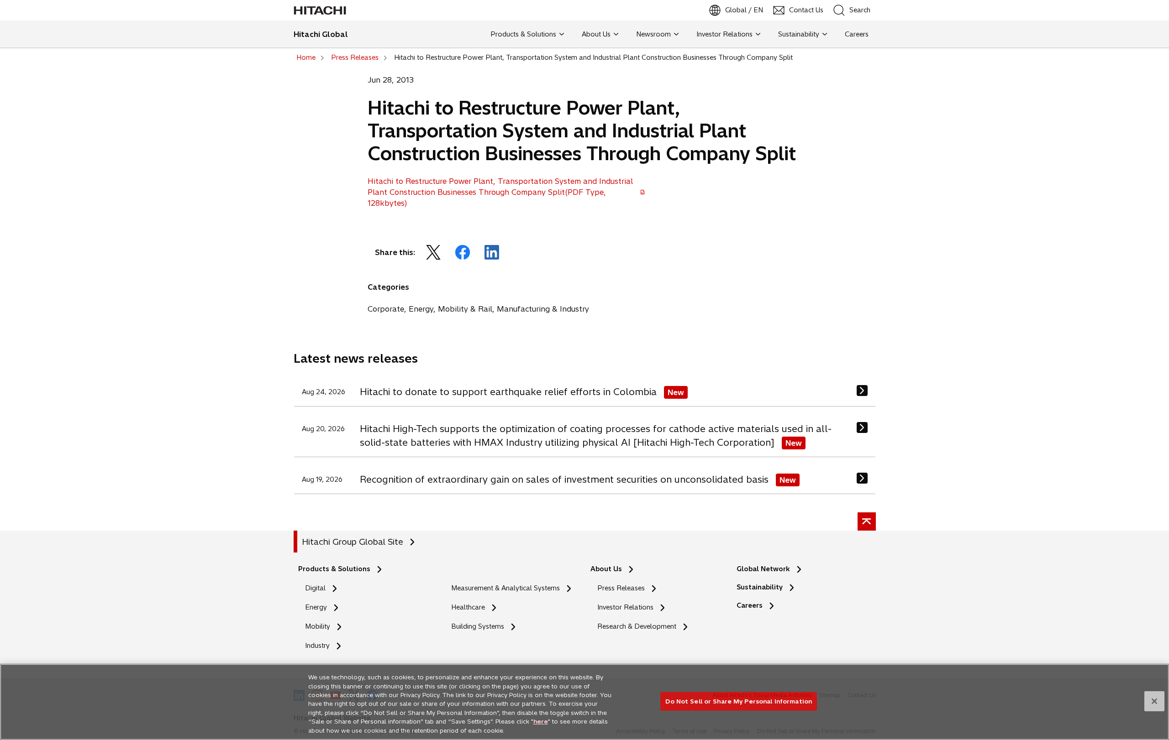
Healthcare (468, 607)
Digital (315, 588)
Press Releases (621, 588)
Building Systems (477, 626)
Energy (316, 607)
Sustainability (760, 587)
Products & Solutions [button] (523, 34)
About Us (606, 569)
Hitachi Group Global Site (352, 542)
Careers (752, 605)
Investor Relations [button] (724, 34)
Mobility (317, 626)
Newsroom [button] (653, 34)
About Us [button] (596, 34)
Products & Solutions (334, 569)
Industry (317, 645)
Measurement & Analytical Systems (505, 588)
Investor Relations (625, 607)
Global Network (763, 569)
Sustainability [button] (798, 34)
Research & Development (636, 626)
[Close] (1154, 701)
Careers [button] (854, 34)
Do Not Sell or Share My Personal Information (738, 700)
